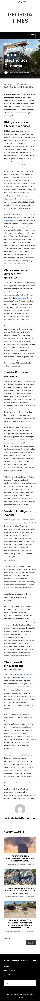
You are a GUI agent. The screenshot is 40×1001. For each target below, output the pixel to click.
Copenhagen (8, 220)
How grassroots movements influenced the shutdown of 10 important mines (20, 890)
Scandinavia (28, 674)
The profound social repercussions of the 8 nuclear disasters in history (20, 858)
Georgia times (20, 18)
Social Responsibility (12, 44)
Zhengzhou (25, 146)
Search (7, 938)
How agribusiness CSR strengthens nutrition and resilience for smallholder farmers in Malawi (20, 924)
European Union (21, 298)
